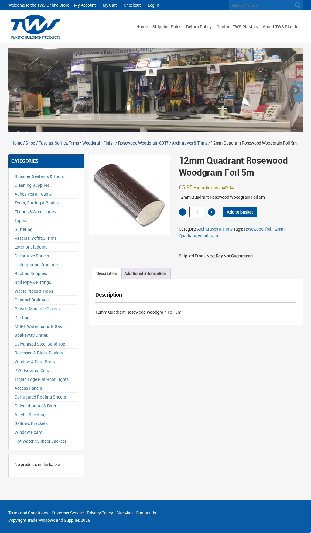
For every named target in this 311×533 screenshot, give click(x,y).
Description (106, 273)
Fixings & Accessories (35, 211)
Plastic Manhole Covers (37, 309)
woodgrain (208, 236)
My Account (85, 5)
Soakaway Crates (31, 335)
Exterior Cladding (31, 247)
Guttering (23, 229)
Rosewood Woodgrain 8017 (143, 143)
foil (268, 229)
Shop (30, 143)
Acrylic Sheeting (30, 414)
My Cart (110, 5)
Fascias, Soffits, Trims (59, 143)
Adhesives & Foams (33, 194)
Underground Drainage (36, 264)
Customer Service (68, 513)
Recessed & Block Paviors (39, 353)
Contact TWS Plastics (237, 27)
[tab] (107, 273)
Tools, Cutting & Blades (37, 203)
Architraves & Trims (189, 143)
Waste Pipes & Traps (34, 291)
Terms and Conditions (28, 513)
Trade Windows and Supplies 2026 (58, 520)
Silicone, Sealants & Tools (39, 176)
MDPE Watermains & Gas (38, 326)
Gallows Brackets (31, 423)
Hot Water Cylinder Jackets (40, 441)
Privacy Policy (100, 513)
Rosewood (254, 229)
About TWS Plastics (281, 27)
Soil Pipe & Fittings (33, 282)
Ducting (22, 317)
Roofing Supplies (31, 273)
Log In (153, 5)
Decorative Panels (32, 256)
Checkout (132, 5)
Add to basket (240, 212)
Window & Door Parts (35, 361)
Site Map (124, 513)
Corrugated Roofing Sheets (40, 397)
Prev (16, 90)
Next (295, 90)
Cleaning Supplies (32, 185)
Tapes (20, 220)
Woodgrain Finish (98, 143)
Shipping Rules (166, 27)
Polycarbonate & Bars (35, 406)
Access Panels (28, 388)
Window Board (29, 432)
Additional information (145, 273)
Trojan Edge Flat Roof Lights (42, 379)
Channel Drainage (32, 300)
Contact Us (146, 513)
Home (142, 27)
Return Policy (199, 27)
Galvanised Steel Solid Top (40, 344)
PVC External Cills (32, 370)
